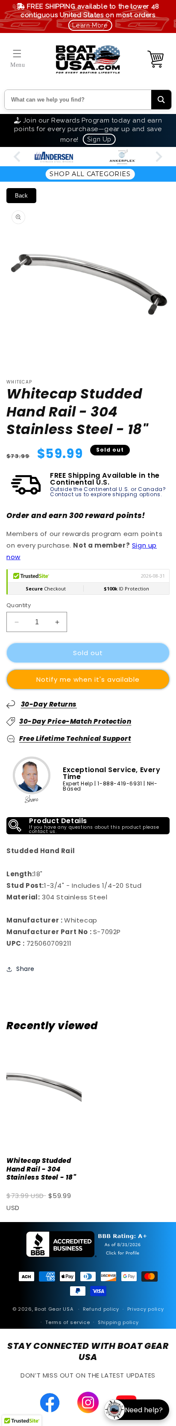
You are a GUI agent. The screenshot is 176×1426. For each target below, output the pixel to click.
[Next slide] (158, 156)
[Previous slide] (17, 156)
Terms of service (67, 1322)
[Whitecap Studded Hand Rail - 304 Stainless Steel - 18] (44, 1094)
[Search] (161, 99)
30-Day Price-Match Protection (75, 721)
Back (21, 195)
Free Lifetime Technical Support (75, 738)
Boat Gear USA (54, 1309)
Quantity (18, 605)
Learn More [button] (90, 25)
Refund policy (101, 1309)
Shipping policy (118, 1322)
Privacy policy (145, 1309)
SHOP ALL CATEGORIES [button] (90, 174)
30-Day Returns (49, 704)
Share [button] (25, 969)
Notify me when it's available (88, 679)
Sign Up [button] (99, 139)
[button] (17, 53)
